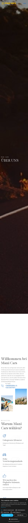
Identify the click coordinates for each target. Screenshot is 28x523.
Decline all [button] (20, 515)
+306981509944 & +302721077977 (11, 387)
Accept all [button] (7, 515)
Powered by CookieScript (14, 521)
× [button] (26, 499)
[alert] (14, 510)
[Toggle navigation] (24, 3)
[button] (14, 519)
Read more (3, 507)
